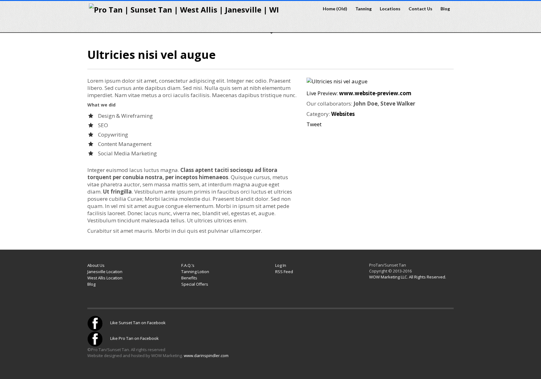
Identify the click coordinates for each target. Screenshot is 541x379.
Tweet (314, 124)
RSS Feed (284, 271)
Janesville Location (104, 271)
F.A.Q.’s (187, 265)
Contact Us (418, 9)
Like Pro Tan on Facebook (134, 338)
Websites (343, 113)
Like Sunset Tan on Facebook (137, 322)
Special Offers (194, 284)
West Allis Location (104, 278)
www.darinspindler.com (206, 355)
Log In (280, 265)
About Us (96, 265)
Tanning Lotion (195, 271)
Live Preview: (359, 93)
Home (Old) (335, 9)
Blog (445, 9)
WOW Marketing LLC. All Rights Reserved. (407, 277)
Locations (388, 9)
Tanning (362, 9)
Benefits (189, 278)
